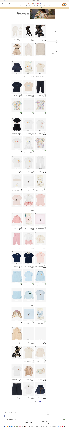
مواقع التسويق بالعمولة (30, 416)
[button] (11, 0)
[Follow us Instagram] (60, 426)
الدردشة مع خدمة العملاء (46, 412)
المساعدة (64, 417)
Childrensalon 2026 (47, 426)
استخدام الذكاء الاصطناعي (31, 426)
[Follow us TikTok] (64, 426)
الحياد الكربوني (63, 419)
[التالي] (28, 401)
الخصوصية (37, 426)
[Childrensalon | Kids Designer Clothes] (64, 4)
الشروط (41, 426)
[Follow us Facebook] (58, 426)
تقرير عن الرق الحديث (30, 418)
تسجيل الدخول (62, 0)
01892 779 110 (44, 416)
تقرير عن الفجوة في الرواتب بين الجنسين (28, 417)
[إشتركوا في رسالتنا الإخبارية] (5, 416)
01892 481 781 (44, 421)
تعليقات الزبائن (64, 416)
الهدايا (64, 418)
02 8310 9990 (45, 417)
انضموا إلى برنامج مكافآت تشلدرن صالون (11, 419)
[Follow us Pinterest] (62, 426)
